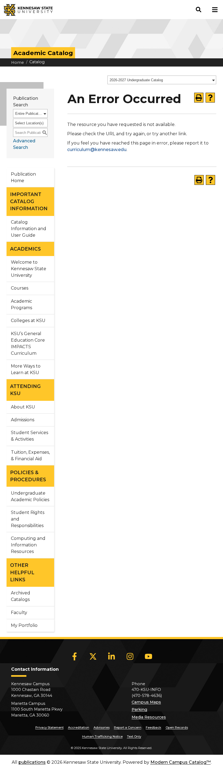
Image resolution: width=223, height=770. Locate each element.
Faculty (19, 612)
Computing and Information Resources (28, 545)
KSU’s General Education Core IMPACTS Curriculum (28, 343)
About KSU (23, 407)
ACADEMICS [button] (25, 249)
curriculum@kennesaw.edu (96, 149)
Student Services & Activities (29, 436)
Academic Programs (21, 304)
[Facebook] (74, 656)
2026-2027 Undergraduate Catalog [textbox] (136, 80)
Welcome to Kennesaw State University (28, 269)
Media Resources (149, 717)
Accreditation (78, 727)
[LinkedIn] (111, 656)
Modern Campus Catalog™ (180, 762)
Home (17, 62)
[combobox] (161, 80)
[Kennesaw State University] (26, 9)
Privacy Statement (49, 727)
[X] (93, 656)
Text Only (134, 736)
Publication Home (23, 177)
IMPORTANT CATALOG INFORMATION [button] (29, 201)
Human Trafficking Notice (102, 736)
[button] (198, 9)
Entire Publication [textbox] (28, 114)
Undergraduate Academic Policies (30, 496)
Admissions (22, 419)
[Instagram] (130, 656)
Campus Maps (146, 702)
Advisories (102, 727)
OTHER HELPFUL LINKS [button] (22, 572)
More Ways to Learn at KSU (26, 369)
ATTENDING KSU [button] (25, 389)
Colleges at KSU (28, 320)
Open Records (177, 727)
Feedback (153, 727)
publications (32, 762)
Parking (139, 709)
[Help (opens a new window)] (210, 98)
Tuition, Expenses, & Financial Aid (30, 455)
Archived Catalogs (20, 596)
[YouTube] (148, 656)
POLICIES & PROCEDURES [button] (28, 476)
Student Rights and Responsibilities (27, 519)
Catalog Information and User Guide (28, 228)
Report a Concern (127, 727)
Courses (19, 288)
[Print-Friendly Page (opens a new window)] (198, 98)
